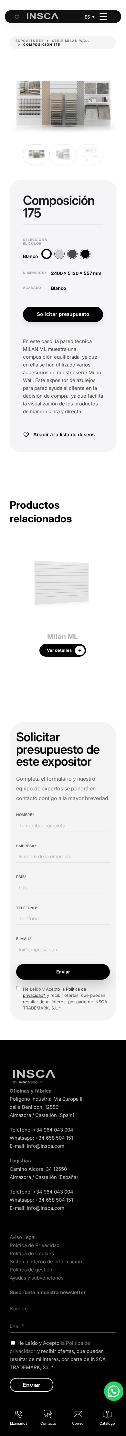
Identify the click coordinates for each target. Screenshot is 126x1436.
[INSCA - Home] (42, 16)
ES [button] (87, 16)
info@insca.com (45, 1146)
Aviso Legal (23, 1237)
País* (21, 876)
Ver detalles (59, 650)
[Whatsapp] (113, 1391)
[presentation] (14, 601)
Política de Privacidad (34, 1245)
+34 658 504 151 (54, 1138)
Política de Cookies (32, 1253)
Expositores (30, 41)
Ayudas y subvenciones (37, 1278)
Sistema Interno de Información (46, 1261)
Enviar (63, 971)
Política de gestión (31, 1270)
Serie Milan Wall (71, 41)
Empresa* (26, 846)
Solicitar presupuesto (63, 314)
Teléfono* (27, 908)
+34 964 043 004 (53, 1130)
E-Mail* (24, 938)
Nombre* (25, 814)
